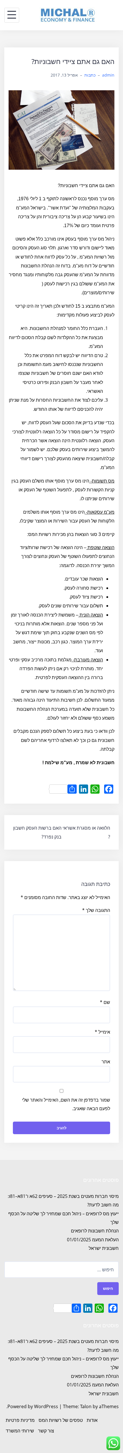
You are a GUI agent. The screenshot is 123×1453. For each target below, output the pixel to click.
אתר (106, 1061)
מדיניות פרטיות (20, 1420)
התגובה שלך (96, 910)
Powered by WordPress (32, 1406)
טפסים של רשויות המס (61, 1420)
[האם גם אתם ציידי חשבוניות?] (61, 129)
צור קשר (46, 1431)
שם (105, 1002)
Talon (86, 1406)
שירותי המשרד (20, 1431)
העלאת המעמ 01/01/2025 (93, 1239)
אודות (92, 1420)
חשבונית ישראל (104, 1248)
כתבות (90, 75)
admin (108, 75)
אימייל (102, 1032)
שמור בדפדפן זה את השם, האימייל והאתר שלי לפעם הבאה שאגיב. (66, 1104)
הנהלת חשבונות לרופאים (95, 1231)
